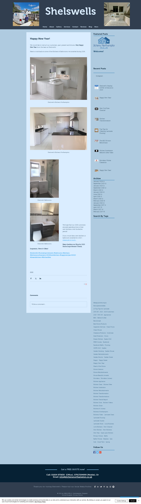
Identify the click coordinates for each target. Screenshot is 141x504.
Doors (106, 336)
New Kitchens (107, 430)
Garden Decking (98, 351)
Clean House (97, 330)
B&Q (94, 318)
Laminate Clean (109, 414)
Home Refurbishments (100, 372)
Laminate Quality (98, 421)
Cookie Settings (121, 501)
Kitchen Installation (99, 387)
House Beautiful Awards (101, 375)
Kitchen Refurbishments (101, 390)
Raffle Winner (97, 439)
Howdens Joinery (106, 378)
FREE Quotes (97, 342)
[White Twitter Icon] (101, 487)
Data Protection (98, 336)
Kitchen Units (97, 402)
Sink (94, 442)
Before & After (101, 318)
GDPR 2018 (97, 348)
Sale (111, 439)
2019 (94, 315)
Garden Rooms (98, 357)
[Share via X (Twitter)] (36, 278)
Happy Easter (103, 360)
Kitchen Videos (108, 402)
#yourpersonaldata (99, 306)
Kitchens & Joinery (99, 408)
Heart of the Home (99, 366)
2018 (101, 312)
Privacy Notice (98, 436)
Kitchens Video (98, 414)
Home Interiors (98, 369)
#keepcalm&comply (100, 303)
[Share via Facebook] (31, 278)
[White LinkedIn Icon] (107, 487)
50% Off (100, 315)
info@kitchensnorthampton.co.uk (75, 477)
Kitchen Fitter (107, 384)
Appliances (107, 315)
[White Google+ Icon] (98, 487)
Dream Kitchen (98, 339)
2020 (31, 272)
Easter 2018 (107, 339)
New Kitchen (97, 430)
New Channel (108, 427)
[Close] (139, 500)
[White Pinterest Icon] (104, 487)
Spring (108, 442)
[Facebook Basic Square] (94, 452)
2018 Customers (109, 312)
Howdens (96, 378)
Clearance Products (99, 333)
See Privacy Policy (40, 502)
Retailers (106, 439)
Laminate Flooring (99, 418)
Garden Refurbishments (100, 354)
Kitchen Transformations (101, 396)
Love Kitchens (97, 427)
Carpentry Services (99, 327)
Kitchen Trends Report (100, 399)
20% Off (96, 312)
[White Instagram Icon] (110, 487)
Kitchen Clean (97, 384)
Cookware (110, 333)
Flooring (107, 345)
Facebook (106, 342)
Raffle (106, 436)
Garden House (109, 351)
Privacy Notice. (78, 495)
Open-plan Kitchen (107, 433)
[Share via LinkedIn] (40, 278)
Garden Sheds (108, 357)
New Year (96, 433)
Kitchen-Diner (98, 405)
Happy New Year (98, 363)
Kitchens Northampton (100, 412)
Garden (104, 348)
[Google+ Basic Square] (100, 452)
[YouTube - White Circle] (113, 487)
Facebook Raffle (98, 345)
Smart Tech (101, 442)
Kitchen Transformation (100, 393)
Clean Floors (110, 327)
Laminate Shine (98, 424)
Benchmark (97, 321)
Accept (133, 501)
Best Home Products (99, 324)
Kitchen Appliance (99, 381)
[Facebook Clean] (95, 487)
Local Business (109, 424)
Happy (95, 360)
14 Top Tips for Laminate (101, 309)
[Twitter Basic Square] (97, 452)
